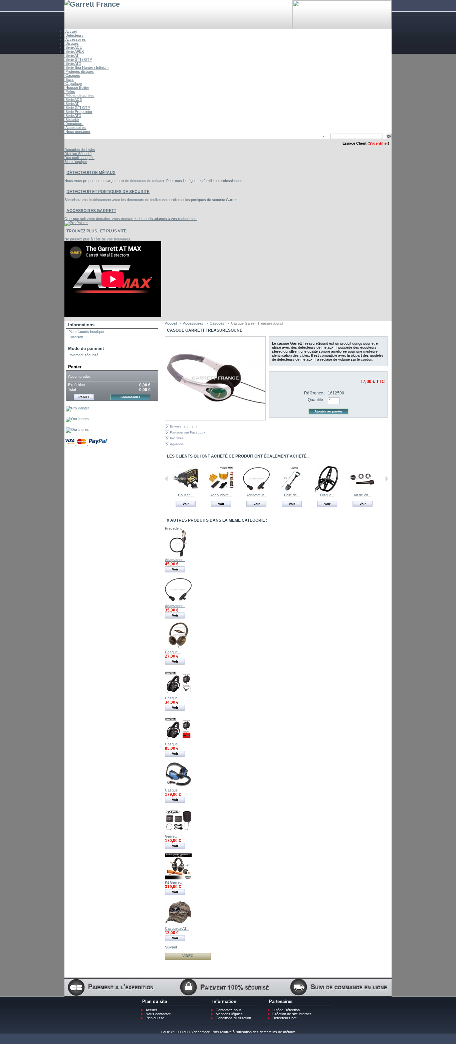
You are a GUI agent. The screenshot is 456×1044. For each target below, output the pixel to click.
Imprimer (176, 438)
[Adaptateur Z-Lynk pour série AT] (178, 556)
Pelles (69, 92)
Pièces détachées (79, 96)
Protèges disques (79, 71)
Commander (130, 397)
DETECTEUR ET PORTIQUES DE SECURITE (108, 191)
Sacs (69, 79)
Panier (74, 366)
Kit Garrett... (175, 882)
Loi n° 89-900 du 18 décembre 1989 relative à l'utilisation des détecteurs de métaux (228, 1032)
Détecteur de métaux (91, 172)
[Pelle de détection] (291, 491)
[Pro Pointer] (77, 408)
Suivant (386, 479)
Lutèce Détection (286, 1010)
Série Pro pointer (78, 112)
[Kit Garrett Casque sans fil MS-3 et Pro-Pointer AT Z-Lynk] (178, 878)
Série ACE (73, 47)
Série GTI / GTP (78, 59)
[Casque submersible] (178, 786)
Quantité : (316, 399)
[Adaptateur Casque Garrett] (256, 491)
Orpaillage (73, 83)
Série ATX (72, 63)
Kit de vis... (363, 495)
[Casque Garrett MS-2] (178, 694)
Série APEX (74, 51)
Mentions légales (229, 1014)
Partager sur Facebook (187, 432)
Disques (71, 43)
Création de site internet (291, 1014)
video (188, 956)
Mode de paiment (86, 348)
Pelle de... (292, 495)
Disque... (327, 495)
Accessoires (75, 39)
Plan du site (155, 1018)
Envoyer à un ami (183, 426)
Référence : (314, 393)
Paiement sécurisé (83, 355)
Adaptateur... (256, 495)
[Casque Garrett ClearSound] (178, 648)
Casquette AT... (177, 928)
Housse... (186, 495)
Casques (72, 75)
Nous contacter (77, 132)
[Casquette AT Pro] (178, 924)
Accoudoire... (221, 495)
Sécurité (71, 120)
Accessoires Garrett (91, 210)
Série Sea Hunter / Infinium (86, 67)
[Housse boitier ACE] (185, 491)
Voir (186, 504)
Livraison (75, 337)
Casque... (173, 652)
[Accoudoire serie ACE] (221, 491)
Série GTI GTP (77, 108)
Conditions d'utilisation (233, 1018)
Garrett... (172, 836)
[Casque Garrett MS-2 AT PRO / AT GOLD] (178, 740)
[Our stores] (77, 419)
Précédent (166, 479)
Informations (81, 324)
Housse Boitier (76, 87)
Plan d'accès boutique (86, 332)
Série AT (71, 55)
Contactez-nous (229, 1010)
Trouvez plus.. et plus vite (96, 231)
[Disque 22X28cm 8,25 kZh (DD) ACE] (327, 491)
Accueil (70, 31)
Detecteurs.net (284, 1018)
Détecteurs (73, 35)
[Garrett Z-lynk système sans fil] (178, 832)
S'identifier (378, 143)
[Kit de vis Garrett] (362, 491)
